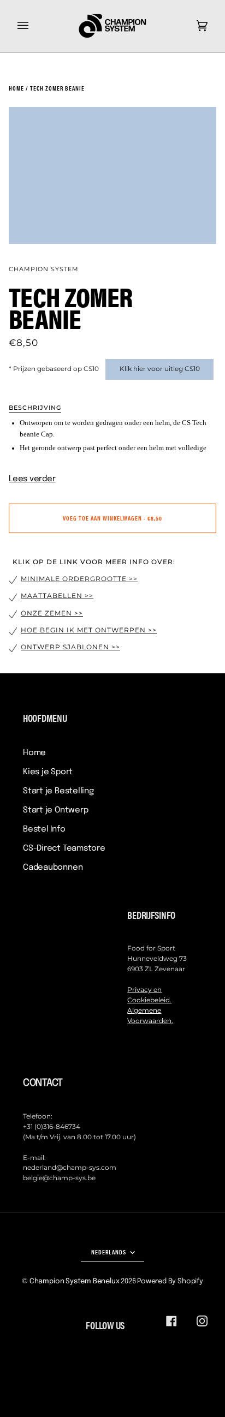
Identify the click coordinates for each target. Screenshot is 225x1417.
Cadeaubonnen (52, 867)
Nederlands (109, 1251)
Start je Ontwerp (55, 810)
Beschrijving (35, 407)
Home (34, 753)
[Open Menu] (33, 26)
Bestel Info (44, 829)
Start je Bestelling (58, 791)
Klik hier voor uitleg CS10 (160, 369)
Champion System (44, 269)
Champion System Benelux (74, 1281)
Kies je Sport (48, 772)
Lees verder (32, 479)
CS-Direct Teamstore (64, 848)
